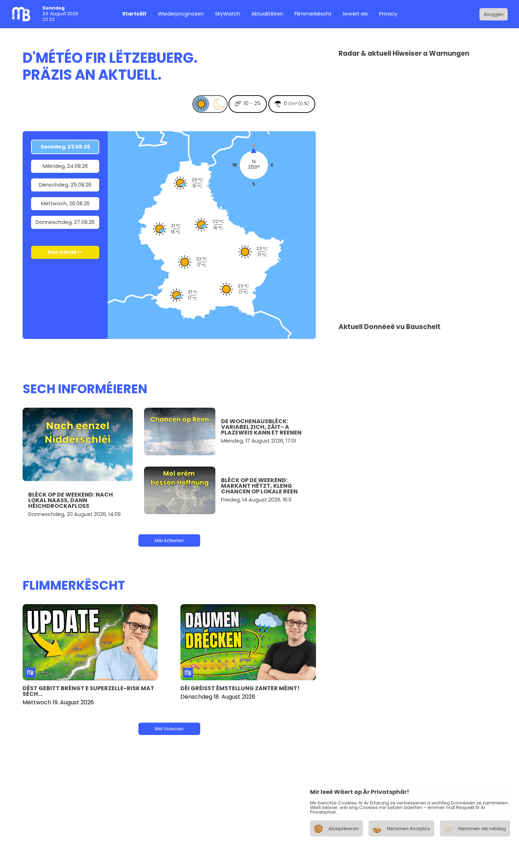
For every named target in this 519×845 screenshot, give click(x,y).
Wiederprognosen (181, 14)
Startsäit (134, 14)
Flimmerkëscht (313, 14)
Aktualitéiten (267, 14)
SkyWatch (227, 14)
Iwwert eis (355, 14)
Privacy (388, 14)
